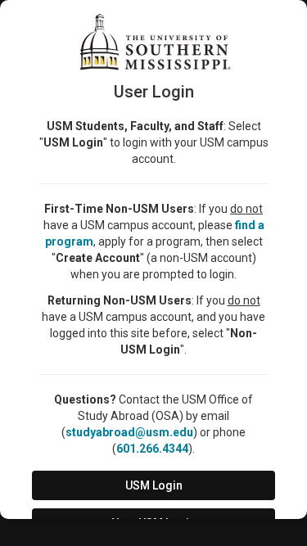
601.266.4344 (152, 448)
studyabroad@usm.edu (129, 432)
